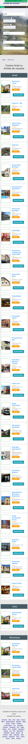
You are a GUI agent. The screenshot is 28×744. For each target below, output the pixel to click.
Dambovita (12, 727)
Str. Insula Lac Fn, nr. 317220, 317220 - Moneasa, (16, 672)
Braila (24, 721)
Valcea (8, 738)
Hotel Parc (16, 689)
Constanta (20, 725)
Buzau (13, 723)
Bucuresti (4, 719)
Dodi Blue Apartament (16, 448)
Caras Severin (8, 725)
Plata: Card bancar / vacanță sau (16, 1)
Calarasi (19, 723)
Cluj (14, 725)
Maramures (20, 731)
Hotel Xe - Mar (17, 103)
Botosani (18, 721)
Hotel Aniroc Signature (16, 124)
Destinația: (6, 11)
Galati (22, 727)
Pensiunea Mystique (16, 209)
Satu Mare (16, 734)
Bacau (23, 719)
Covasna (5, 727)
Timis (17, 736)
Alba (9, 719)
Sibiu (22, 734)
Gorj (9, 729)
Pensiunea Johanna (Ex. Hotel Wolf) (16, 252)
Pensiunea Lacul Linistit (16, 666)
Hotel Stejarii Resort (16, 613)
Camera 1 (6, 36)
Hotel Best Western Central (16, 361)
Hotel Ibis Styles (15, 540)
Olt (22, 732)
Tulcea (22, 736)
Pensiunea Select (16, 317)
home (2, 7)
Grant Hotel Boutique (16, 166)
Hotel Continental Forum (16, 518)
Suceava (4, 736)
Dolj (18, 727)
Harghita (14, 729)
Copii (4, 45)
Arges (18, 719)
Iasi (11, 731)
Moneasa (14, 637)
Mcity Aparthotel (16, 404)
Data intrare (6, 18)
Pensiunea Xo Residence (17, 188)
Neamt (18, 732)
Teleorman (12, 736)
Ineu (14, 606)
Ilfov (14, 731)
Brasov (8, 723)
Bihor (3, 721)
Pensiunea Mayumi (16, 644)
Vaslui (13, 738)
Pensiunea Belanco (16, 471)
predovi (24, 1)
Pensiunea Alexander (16, 426)
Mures (12, 732)
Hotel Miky (16, 230)
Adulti (5, 40)
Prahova (5, 734)
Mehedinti (6, 732)
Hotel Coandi (17, 583)
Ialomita (6, 731)
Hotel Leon (16, 383)
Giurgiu (4, 729)
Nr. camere (6, 31)
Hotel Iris (15, 145)
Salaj (10, 734)
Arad (14, 75)
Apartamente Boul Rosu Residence (17, 494)
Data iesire (6, 24)
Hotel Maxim (16, 296)
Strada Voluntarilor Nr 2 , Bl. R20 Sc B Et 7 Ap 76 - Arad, (17, 454)
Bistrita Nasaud (10, 721)
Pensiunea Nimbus (16, 562)
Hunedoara (21, 729)
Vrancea (18, 738)
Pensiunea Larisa (16, 82)
